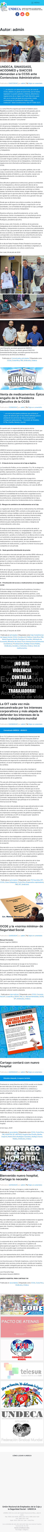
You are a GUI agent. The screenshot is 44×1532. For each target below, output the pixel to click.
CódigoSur (25, 1529)
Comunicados (16, 358)
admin (23, 83)
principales (25, 358)
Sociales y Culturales (19, 646)
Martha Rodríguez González (22, 639)
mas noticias (14, 994)
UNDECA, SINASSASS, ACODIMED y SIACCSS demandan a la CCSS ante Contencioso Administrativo (20, 72)
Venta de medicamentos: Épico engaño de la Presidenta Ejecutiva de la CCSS (22, 398)
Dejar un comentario (35, 83)
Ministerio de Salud (14, 641)
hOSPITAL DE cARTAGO (13, 1134)
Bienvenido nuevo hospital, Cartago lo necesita (19, 1177)
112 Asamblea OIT (37, 880)
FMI (21, 360)
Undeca (34, 360)
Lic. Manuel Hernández (31, 996)
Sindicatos (27, 360)
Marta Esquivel (7, 639)
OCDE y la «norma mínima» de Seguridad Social (21, 928)
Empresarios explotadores (35, 882)
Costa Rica (16, 360)
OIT (19, 884)
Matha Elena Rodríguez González (19, 1136)
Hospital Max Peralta (29, 1134)
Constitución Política (25, 637)
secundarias (14, 1132)
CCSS (9, 360)
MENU (37, 2)
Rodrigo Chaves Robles (32, 644)
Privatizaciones (18, 644)
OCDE (41, 996)
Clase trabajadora (11, 882)
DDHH (16, 996)
